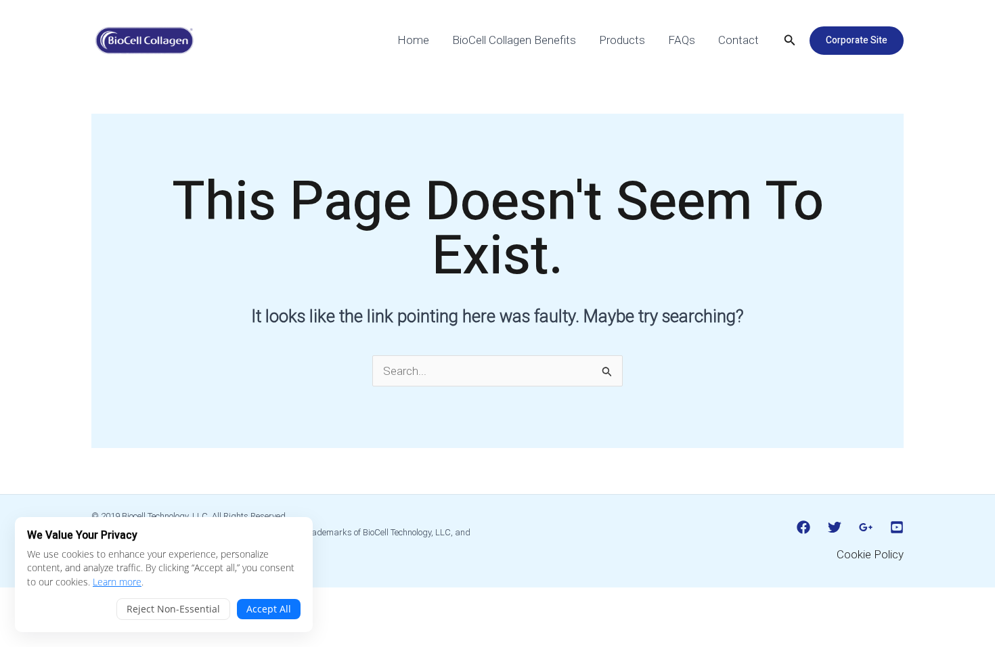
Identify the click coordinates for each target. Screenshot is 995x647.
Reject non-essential (173, 608)
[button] (790, 40)
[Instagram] (865, 527)
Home (413, 40)
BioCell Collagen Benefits (514, 40)
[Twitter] (834, 527)
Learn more (117, 581)
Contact (738, 40)
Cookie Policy (870, 554)
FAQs (681, 40)
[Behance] (897, 527)
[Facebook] (803, 527)
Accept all (268, 608)
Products (622, 40)
